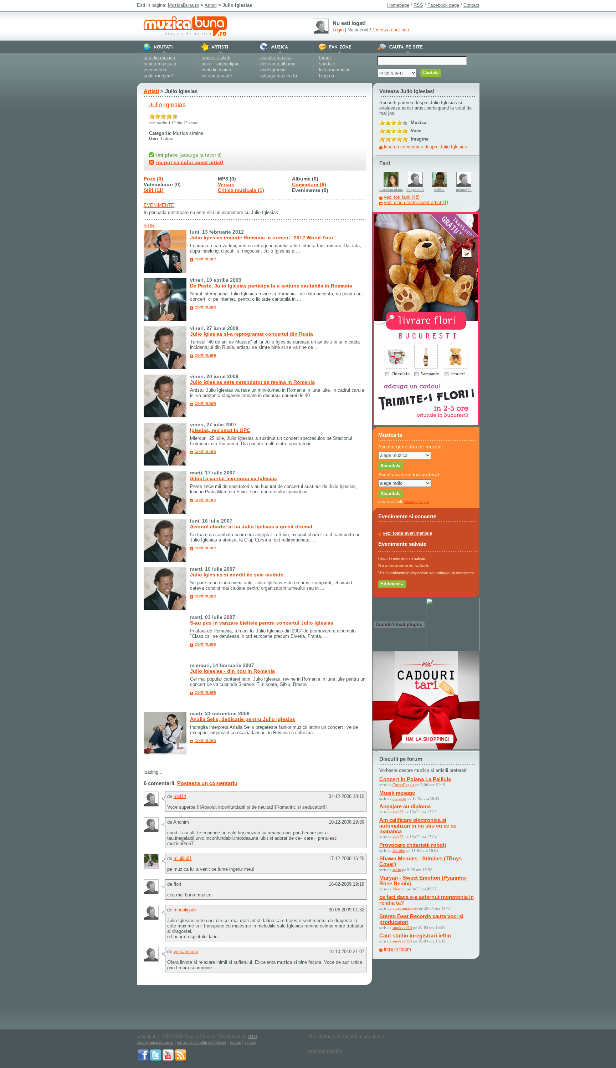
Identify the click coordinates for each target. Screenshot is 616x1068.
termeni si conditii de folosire (201, 1042)
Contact (471, 5)
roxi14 (180, 796)
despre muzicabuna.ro (155, 1042)
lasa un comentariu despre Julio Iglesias (425, 146)
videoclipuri (228, 63)
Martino (399, 889)
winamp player (416, 501)
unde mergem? (159, 75)
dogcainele (415, 189)
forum (325, 57)
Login (338, 29)
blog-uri (326, 75)
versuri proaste (216, 75)
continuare (205, 258)
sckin (396, 870)
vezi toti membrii (325, 1051)
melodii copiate (216, 69)
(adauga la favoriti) (189, 155)
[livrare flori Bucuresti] (426, 424)
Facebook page (443, 5)
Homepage (398, 5)
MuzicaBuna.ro (183, 5)
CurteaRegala (403, 785)
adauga (443, 573)
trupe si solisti (215, 57)
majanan (399, 798)
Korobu (398, 850)
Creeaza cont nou (391, 29)
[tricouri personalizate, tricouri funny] (452, 649)
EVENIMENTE (159, 205)
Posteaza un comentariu (207, 783)
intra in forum (397, 949)
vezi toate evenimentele (407, 533)
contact (250, 1042)
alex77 (398, 812)
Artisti (211, 5)
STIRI (150, 225)
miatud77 (464, 189)
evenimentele (397, 573)
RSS (418, 5)
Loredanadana (391, 189)
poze (206, 63)
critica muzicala (160, 63)
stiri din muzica (159, 57)
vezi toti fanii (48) (402, 197)
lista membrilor (334, 69)
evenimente (156, 69)
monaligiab (185, 909)
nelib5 (439, 189)
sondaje (327, 63)
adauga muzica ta (278, 75)
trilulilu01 (183, 858)
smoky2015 (402, 927)
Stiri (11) (154, 190)
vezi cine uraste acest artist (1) (416, 202)
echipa (235, 1042)
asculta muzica (276, 57)
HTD (252, 1036)
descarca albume (278, 63)
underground (273, 69)
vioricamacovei (405, 908)
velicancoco (186, 951)
